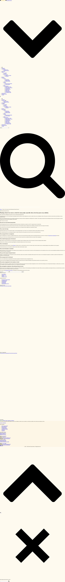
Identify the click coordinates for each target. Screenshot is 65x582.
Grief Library (7, 79)
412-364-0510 (4, 436)
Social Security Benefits (8, 83)
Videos (4, 113)
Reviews (3, 108)
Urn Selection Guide (8, 92)
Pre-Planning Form (8, 91)
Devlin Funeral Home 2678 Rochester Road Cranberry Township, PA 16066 (4, 441)
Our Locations (6, 74)
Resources (3, 77)
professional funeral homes (9, 270)
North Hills (6, 76)
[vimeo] (2, 445)
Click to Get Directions (6, 438)
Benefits (5, 82)
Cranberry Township (8, 75)
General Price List (7, 89)
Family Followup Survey (8, 87)
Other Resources (6, 117)
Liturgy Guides (7, 90)
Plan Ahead (3, 71)
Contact (3, 94)
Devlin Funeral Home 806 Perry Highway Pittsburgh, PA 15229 (3, 434)
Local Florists (4, 282)
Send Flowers (3, 0)
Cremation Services (6, 70)
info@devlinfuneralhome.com (6, 437)
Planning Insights (7, 112)
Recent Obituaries (4, 426)
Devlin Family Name (8, 86)
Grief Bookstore (7, 88)
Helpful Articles (7, 80)
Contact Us (3, 430)
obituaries (14, 245)
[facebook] (0, 445)
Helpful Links (7, 121)
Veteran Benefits (7, 84)
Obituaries (3, 68)
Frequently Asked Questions (6, 279)
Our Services (3, 100)
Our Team (5, 73)
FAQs (4, 85)
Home (1, 209)
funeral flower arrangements (52, 235)
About (3, 72)
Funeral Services (6, 69)
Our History (5, 104)
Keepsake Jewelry (9, 0)
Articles (5, 78)
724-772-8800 (4, 443)
